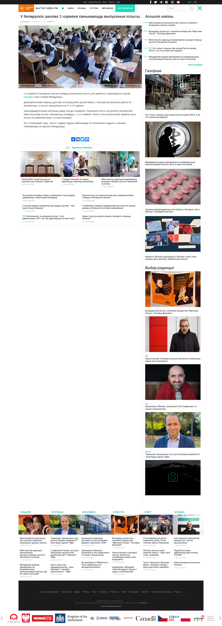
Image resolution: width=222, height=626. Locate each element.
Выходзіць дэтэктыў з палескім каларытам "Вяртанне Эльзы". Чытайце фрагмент (175, 32)
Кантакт (145, 592)
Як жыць (82, 8)
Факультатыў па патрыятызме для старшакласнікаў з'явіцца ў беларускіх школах (108, 196)
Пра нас (178, 592)
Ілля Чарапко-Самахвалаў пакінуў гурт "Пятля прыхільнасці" (186, 540)
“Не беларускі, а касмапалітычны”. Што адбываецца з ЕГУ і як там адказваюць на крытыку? (48, 217)
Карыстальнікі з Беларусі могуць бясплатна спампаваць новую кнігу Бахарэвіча (124, 556)
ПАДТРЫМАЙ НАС (125, 8)
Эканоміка (89, 512)
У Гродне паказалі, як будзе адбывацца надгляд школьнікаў (77, 180)
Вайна (71, 8)
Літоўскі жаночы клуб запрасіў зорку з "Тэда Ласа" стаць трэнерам (157, 552)
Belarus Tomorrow (95, 2)
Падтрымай (66, 592)
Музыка (180, 512)
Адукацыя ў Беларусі (82, 147)
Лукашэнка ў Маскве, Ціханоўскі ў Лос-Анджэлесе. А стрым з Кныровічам (95, 552)
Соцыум (50, 22)
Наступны (220, 618)
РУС (195, 2)
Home (63, 8)
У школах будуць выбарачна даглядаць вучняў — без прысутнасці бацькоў (48, 207)
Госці (85, 2)
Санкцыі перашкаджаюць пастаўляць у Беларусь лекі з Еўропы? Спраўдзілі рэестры (172, 210)
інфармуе (29, 97)
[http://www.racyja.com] (78, 618)
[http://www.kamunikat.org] (101, 618)
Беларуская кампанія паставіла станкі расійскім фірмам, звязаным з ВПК (94, 540)
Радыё (77, 592)
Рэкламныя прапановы (161, 592)
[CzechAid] (154, 618)
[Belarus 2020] (28, 618)
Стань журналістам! (49, 592)
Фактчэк (112, 2)
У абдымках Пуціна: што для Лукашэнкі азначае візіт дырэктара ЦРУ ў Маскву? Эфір (65, 553)
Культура (118, 512)
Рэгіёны (86, 592)
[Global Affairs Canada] (132, 618)
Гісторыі (94, 8)
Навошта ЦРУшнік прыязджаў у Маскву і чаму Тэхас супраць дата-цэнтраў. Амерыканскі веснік (170, 257)
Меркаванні (107, 8)
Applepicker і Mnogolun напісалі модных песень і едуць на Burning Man (124, 569)
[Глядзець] (23, 216)
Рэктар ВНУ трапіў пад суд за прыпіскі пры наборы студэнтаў (37, 180)
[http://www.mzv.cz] (114, 618)
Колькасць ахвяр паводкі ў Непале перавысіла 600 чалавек (172, 498)
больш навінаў (195, 65)
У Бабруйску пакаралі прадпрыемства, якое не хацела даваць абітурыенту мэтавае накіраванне (108, 207)
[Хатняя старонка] (47, 8)
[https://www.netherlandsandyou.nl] (57, 618)
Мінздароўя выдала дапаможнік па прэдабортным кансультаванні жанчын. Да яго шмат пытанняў (174, 58)
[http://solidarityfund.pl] (192, 618)
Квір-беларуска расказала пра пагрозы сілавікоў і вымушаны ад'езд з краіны (173, 24)
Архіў (94, 592)
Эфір (118, 2)
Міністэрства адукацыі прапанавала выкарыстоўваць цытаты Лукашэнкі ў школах (119, 181)
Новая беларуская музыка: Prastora (187, 563)
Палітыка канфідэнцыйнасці (111, 606)
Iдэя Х (105, 2)
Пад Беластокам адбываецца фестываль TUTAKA (186, 552)
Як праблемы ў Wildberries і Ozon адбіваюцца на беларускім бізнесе (94, 564)
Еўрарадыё (25, 22)
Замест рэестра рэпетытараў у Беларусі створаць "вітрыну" (106, 217)
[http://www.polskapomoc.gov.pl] (214, 618)
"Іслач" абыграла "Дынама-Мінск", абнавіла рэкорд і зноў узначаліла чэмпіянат (156, 564)
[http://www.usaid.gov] (87, 618)
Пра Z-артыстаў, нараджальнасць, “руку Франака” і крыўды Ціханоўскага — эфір (62, 568)
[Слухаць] (149, 452)
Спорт (147, 512)
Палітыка (57, 512)
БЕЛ (189, 2)
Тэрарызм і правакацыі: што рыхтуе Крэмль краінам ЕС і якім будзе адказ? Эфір (64, 540)
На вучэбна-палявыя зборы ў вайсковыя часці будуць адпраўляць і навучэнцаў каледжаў (48, 196)
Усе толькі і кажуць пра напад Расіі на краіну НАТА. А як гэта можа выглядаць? (172, 49)
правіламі (143, 603)
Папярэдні (2, 618)
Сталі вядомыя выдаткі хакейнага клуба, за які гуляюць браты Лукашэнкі (156, 540)
